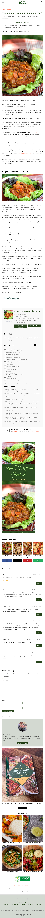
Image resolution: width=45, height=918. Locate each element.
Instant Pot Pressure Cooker (25, 153)
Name (4, 700)
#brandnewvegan (35, 431)
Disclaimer (24, 906)
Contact (30, 904)
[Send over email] (38, 560)
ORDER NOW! (22, 808)
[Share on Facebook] (7, 560)
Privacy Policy (16, 906)
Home (3, 9)
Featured (9, 9)
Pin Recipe (35, 325)
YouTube (38, 904)
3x (39, 345)
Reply (38, 583)
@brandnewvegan (16, 431)
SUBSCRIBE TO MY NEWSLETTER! (22, 885)
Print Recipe (26, 22)
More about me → (22, 743)
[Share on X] (17, 560)
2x (37, 345)
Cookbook (15, 904)
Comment (5, 680)
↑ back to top (22, 899)
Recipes (6, 904)
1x (35, 345)
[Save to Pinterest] (27, 560)
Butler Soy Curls (38, 132)
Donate (23, 904)
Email (4, 706)
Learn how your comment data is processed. (28, 716)
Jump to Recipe (19, 22)
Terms (30, 906)
